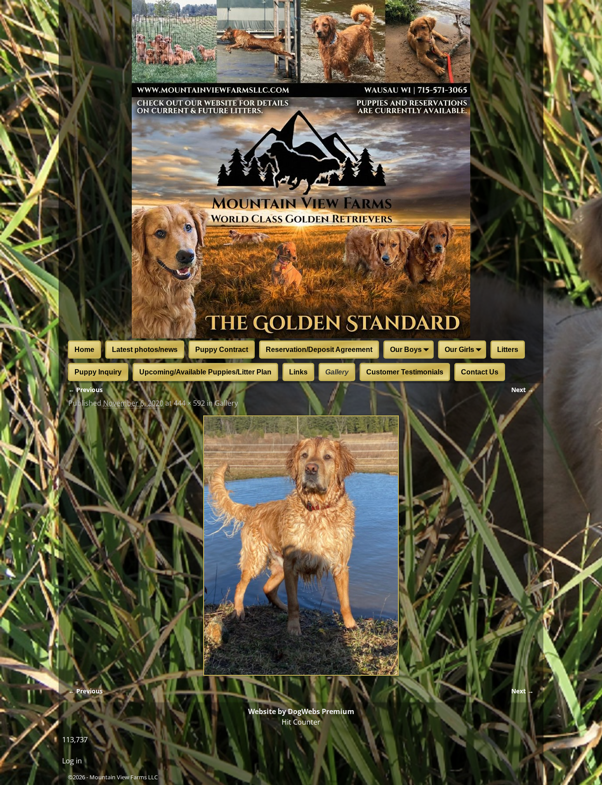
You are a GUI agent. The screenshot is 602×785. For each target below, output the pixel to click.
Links (298, 372)
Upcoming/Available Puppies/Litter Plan (205, 372)
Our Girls (459, 349)
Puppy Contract (221, 349)
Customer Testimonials (404, 372)
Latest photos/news (145, 349)
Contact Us (479, 372)
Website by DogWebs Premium (301, 711)
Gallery (337, 372)
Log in (72, 761)
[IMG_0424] (301, 545)
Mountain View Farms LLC (123, 777)
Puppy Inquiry (98, 372)
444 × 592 (189, 403)
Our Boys (406, 349)
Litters (507, 349)
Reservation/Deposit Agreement (319, 349)
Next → (522, 389)
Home (84, 349)
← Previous (85, 389)
